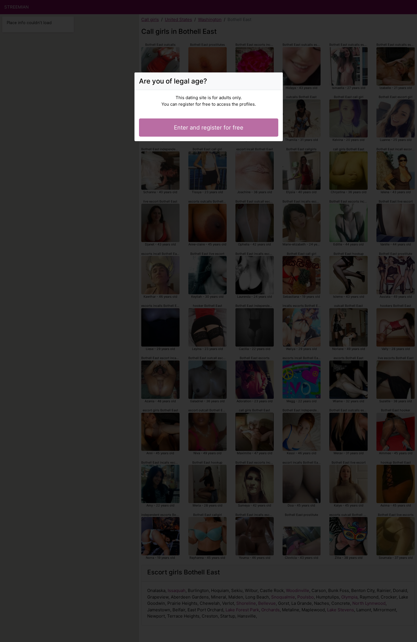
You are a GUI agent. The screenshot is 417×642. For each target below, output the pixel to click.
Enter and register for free (208, 127)
